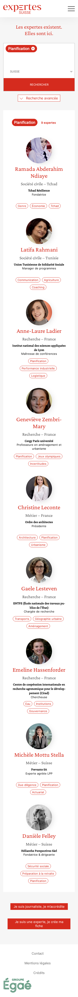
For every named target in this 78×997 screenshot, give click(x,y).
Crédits (39, 973)
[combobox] (39, 54)
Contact (38, 953)
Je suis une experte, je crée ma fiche (39, 924)
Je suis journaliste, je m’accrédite (39, 906)
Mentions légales (37, 963)
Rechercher (39, 84)
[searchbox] (39, 58)
